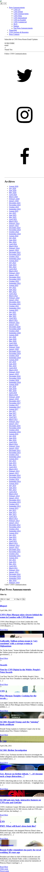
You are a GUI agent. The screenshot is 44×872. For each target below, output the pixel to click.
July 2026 (12, 188)
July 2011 (12, 560)
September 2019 (15, 358)
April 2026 (13, 195)
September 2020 (15, 333)
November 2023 (15, 254)
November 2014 (15, 477)
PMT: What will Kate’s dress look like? (18, 826)
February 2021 (14, 323)
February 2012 (14, 545)
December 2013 (14, 500)
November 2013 (15, 502)
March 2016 (13, 444)
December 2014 (14, 475)
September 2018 (15, 382)
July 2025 (12, 213)
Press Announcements (17, 7)
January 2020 (14, 349)
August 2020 (13, 335)
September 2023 (15, 259)
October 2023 (14, 256)
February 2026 (14, 199)
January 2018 (14, 399)
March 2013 (13, 519)
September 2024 (15, 234)
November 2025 (15, 205)
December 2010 (14, 574)
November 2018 (15, 378)
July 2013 (12, 510)
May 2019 (12, 366)
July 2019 (12, 362)
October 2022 (14, 281)
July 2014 (12, 486)
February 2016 (14, 446)
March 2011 (13, 568)
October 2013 (14, 504)
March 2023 (13, 271)
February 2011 (14, 570)
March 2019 (13, 370)
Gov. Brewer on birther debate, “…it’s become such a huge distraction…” (21, 775)
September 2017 (15, 407)
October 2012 (14, 529)
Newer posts (4, 871)
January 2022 (14, 300)
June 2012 (12, 537)
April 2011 (13, 566)
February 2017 (14, 422)
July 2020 (12, 337)
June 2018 (12, 389)
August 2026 (13, 186)
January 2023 (14, 275)
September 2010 (15, 578)
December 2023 (14, 252)
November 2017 (15, 403)
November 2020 (15, 329)
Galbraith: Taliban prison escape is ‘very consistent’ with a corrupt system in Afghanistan (19, 643)
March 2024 (13, 246)
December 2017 (14, 401)
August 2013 (13, 508)
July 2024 (12, 238)
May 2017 (12, 415)
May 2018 (12, 391)
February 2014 (14, 496)
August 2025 (13, 211)
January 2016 (14, 448)
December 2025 (14, 203)
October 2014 (14, 479)
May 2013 (12, 514)
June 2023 (12, 265)
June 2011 (12, 562)
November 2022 (15, 279)
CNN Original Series (21, 14)
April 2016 (13, 442)
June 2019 (12, 364)
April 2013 (13, 517)
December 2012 (14, 525)
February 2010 (14, 583)
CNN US (17, 10)
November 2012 (15, 527)
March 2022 (13, 296)
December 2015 (14, 450)
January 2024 (14, 250)
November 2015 (15, 453)
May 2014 (12, 490)
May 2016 (12, 440)
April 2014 (13, 492)
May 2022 (12, 292)
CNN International (20, 18)
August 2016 (13, 434)
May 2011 (12, 564)
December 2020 (14, 327)
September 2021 (15, 308)
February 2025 (14, 223)
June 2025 (12, 215)
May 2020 (12, 341)
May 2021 (12, 316)
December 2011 (14, 550)
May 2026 (12, 193)
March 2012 (13, 543)
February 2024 (14, 248)
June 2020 (12, 339)
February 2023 (14, 273)
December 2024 (14, 228)
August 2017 (13, 409)
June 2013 (12, 512)
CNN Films (18, 16)
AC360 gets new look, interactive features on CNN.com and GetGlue (20, 801)
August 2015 (13, 459)
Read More (4, 630)
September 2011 (15, 556)
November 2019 (15, 353)
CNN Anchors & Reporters (19, 32)
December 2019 (14, 351)
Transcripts (13, 30)
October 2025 (14, 207)
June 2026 (12, 190)
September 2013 (15, 506)
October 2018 (14, 380)
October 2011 (14, 554)
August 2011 (13, 558)
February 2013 (14, 521)
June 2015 (12, 463)
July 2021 (12, 312)
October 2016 (14, 430)
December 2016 (14, 426)
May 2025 (12, 217)
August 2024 (13, 236)
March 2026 (13, 197)
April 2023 (13, 269)
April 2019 (13, 368)
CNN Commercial (20, 22)
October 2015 (14, 455)
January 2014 (14, 498)
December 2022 (14, 277)
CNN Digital (18, 12)
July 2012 (12, 535)
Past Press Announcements (23, 28)
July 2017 (12, 411)
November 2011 (15, 552)
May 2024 (12, 242)
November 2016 (15, 428)
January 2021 (14, 325)
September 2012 (15, 531)
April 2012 (13, 541)
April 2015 (13, 467)
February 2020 (14, 347)
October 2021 (14, 306)
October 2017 (14, 405)
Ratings (16, 26)
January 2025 (14, 226)
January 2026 (14, 201)
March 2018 (13, 395)
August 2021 (13, 310)
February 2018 (14, 397)
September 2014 (15, 481)
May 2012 (12, 539)
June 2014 (12, 488)
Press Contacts (14, 34)
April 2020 (13, 343)
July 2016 (12, 436)
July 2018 (12, 387)
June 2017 (12, 413)
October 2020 (14, 331)
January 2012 (14, 547)
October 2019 (14, 356)
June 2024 (12, 240)
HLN (15, 24)
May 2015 (12, 465)
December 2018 (14, 376)
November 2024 (15, 230)
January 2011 (14, 572)
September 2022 (15, 283)
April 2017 (13, 417)
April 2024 (13, 244)
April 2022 (13, 294)
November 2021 (15, 304)
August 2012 (13, 533)
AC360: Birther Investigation (13, 750)
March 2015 (13, 469)
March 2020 (13, 345)
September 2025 (15, 209)
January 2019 (14, 374)
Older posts (4, 869)
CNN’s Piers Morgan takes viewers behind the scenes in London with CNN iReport (21, 615)
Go (23, 599)
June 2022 (12, 290)
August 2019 (13, 360)
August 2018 (13, 384)
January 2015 (14, 473)
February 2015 (14, 471)
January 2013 (14, 523)
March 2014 (13, 494)
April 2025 (13, 219)
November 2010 (15, 576)
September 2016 (15, 432)
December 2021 (14, 302)
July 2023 (12, 263)
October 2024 (14, 232)
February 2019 (14, 372)
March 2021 (13, 320)
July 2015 (12, 461)
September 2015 (15, 457)
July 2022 (12, 287)
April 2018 (13, 393)
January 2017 (14, 424)
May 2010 (12, 580)
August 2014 (13, 483)
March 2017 (13, 420)
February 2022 (14, 298)
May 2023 (12, 267)
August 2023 (13, 261)
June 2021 (12, 314)
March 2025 (13, 221)
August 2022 (13, 285)
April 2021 (13, 318)
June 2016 (12, 438)
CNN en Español (20, 20)
